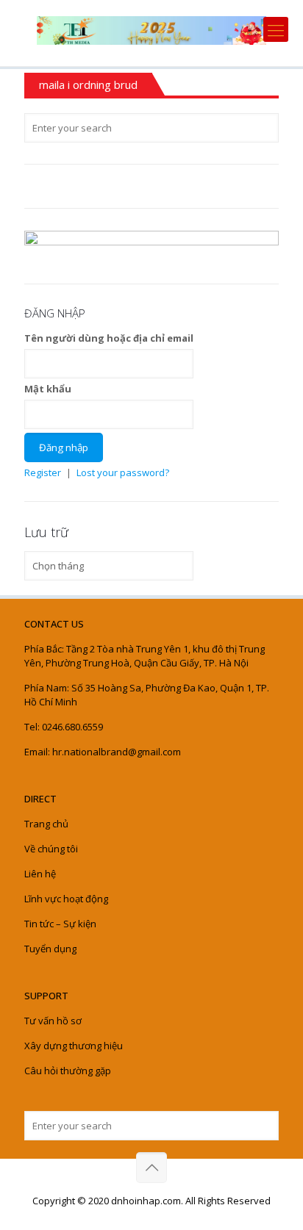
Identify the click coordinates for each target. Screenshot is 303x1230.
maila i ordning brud (88, 84)
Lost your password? (122, 472)
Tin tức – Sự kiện (60, 923)
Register (42, 472)
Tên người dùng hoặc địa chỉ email (108, 338)
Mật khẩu (47, 388)
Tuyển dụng (50, 948)
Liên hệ (40, 873)
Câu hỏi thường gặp (67, 1070)
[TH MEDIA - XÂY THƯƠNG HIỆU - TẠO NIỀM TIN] (151, 29)
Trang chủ (46, 823)
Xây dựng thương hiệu (73, 1045)
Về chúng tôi (51, 848)
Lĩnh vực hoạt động (66, 898)
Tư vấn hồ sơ (53, 1020)
